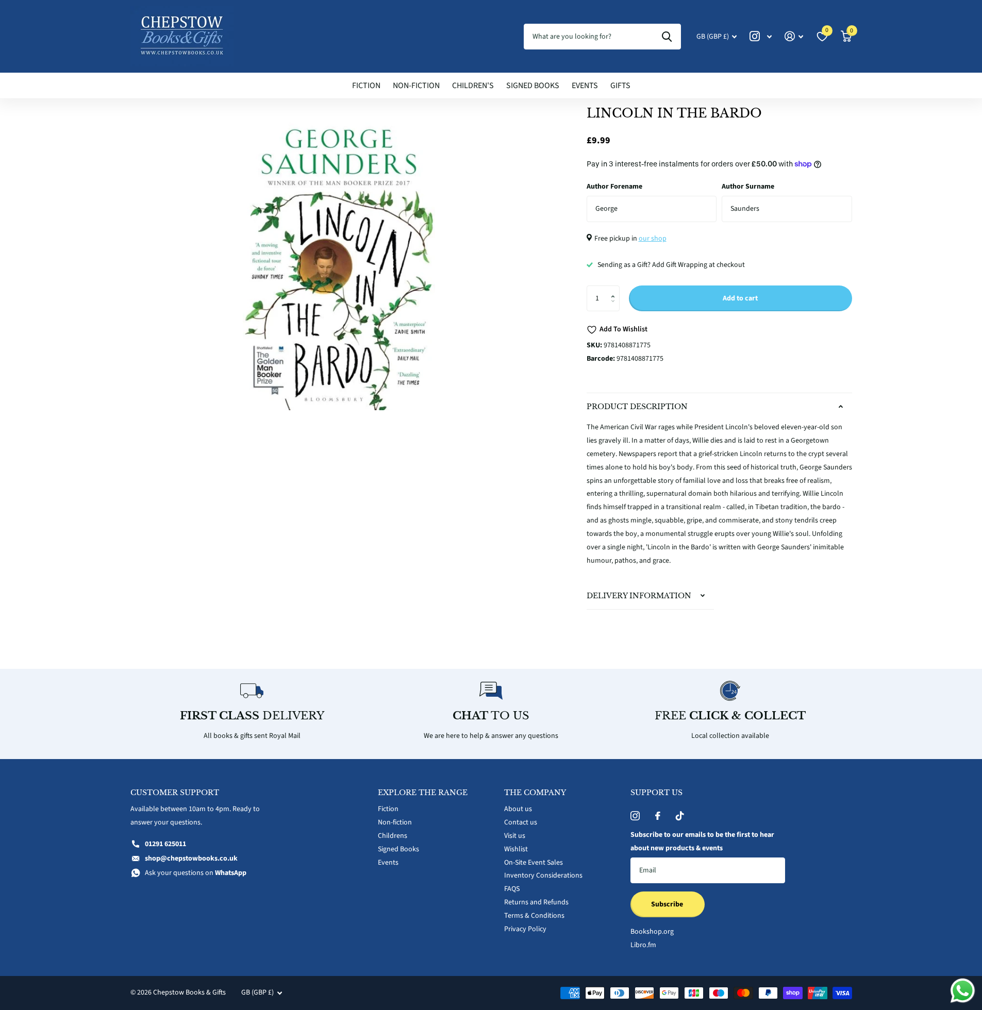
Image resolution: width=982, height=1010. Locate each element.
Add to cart (740, 298)
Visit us (514, 836)
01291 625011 (165, 844)
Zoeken (667, 36)
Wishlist (516, 849)
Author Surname (748, 186)
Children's (473, 85)
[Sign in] (794, 36)
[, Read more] (761, 36)
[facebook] (657, 816)
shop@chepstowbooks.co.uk (191, 858)
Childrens (392, 836)
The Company (535, 792)
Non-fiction (416, 85)
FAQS (512, 889)
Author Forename (614, 186)
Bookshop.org (652, 932)
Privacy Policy (525, 929)
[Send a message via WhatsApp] (962, 991)
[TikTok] (680, 815)
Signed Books (532, 85)
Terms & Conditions (534, 916)
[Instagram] (635, 815)
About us (518, 809)
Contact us (520, 822)
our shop (653, 238)
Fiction (366, 85)
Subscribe (668, 904)
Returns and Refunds (536, 902)
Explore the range (423, 792)
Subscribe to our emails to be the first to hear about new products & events (702, 841)
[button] (616, 289)
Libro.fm (643, 945)
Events (585, 85)
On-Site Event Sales (533, 862)
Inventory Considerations (543, 875)
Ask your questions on (195, 873)
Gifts (620, 85)
